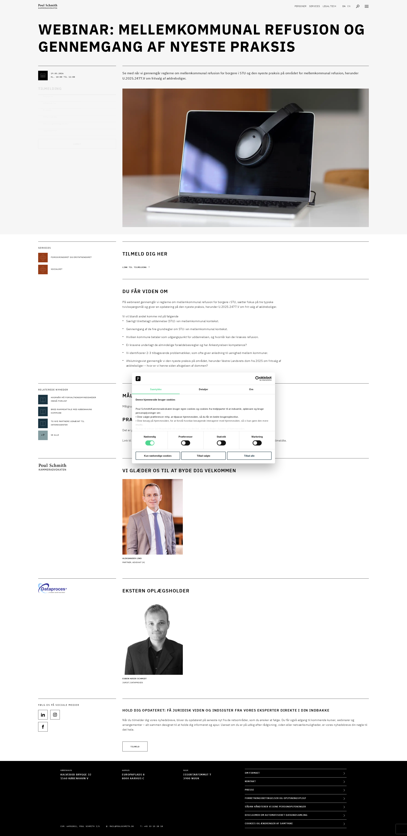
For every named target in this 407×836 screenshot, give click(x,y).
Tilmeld (135, 746)
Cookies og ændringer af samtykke (269, 823)
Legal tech (329, 6)
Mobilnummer (50, 117)
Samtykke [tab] (156, 389)
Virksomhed (50, 130)
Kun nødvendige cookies (158, 455)
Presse (249, 790)
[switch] (185, 443)
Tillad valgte (203, 455)
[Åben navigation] (366, 6)
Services (314, 6)
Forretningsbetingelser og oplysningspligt (275, 798)
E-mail (47, 110)
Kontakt (250, 781)
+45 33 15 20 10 (153, 826)
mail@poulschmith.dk (122, 826)
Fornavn (48, 96)
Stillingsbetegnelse (56, 124)
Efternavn (49, 103)
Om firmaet (252, 773)
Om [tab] (251, 389)
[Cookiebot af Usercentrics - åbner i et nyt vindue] (258, 378)
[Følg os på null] (43, 714)
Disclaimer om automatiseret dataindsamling (276, 815)
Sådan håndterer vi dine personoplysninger (275, 807)
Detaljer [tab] (203, 389)
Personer (300, 6)
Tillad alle (249, 455)
